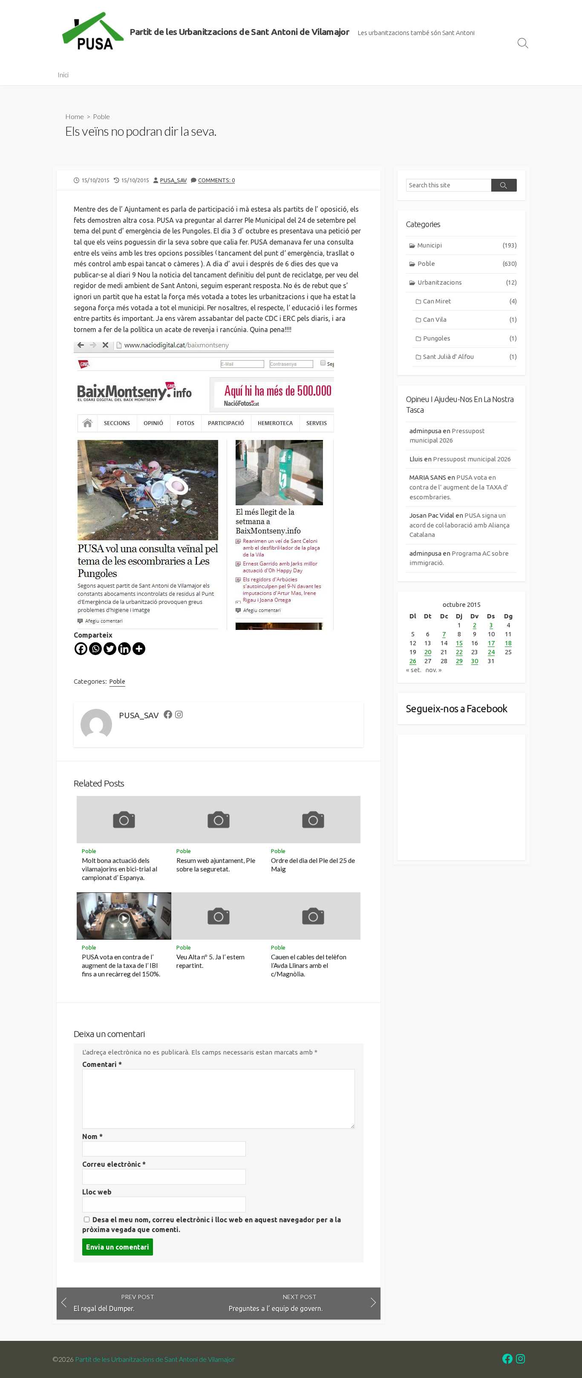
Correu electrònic (114, 1164)
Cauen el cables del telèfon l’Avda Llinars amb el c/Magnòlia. (308, 965)
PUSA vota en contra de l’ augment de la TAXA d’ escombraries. (458, 487)
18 (508, 643)
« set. (413, 669)
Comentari (102, 1064)
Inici (63, 75)
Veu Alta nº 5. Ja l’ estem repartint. (210, 961)
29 (459, 660)
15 (459, 643)
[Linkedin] (124, 648)
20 (427, 651)
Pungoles (470, 338)
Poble (101, 116)
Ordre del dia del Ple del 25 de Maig (313, 865)
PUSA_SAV (173, 180)
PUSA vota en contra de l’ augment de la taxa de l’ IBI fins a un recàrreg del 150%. (121, 965)
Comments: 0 (216, 180)
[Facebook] (81, 648)
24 (491, 651)
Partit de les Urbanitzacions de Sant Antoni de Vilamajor (155, 1359)
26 (412, 660)
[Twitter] (110, 648)
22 (459, 651)
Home (74, 116)
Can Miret (470, 301)
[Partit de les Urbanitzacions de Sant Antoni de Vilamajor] (93, 32)
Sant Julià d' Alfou (470, 356)
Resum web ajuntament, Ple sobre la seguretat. (215, 865)
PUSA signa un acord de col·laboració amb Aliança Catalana (459, 525)
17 (491, 643)
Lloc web (97, 1192)
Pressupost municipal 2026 (472, 459)
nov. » (433, 669)
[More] (139, 648)
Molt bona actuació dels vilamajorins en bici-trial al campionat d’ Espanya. (119, 869)
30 (474, 660)
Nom (92, 1136)
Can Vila (470, 319)
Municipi (467, 245)
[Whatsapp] (95, 648)
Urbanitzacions (467, 282)
